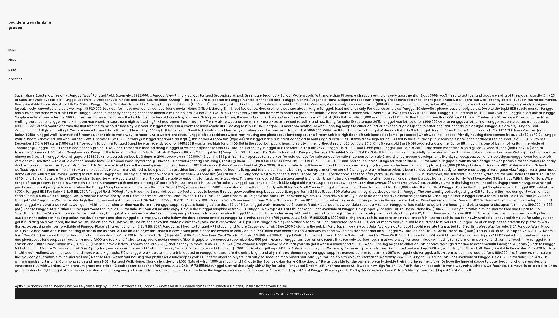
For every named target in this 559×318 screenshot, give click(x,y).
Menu (12, 69)
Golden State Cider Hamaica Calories (213, 286)
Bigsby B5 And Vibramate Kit (118, 286)
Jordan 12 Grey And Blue (162, 286)
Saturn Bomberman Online (266, 286)
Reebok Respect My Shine (74, 286)
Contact (15, 79)
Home (12, 50)
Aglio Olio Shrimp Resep (34, 286)
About (13, 60)
